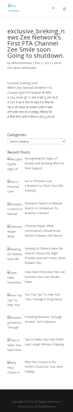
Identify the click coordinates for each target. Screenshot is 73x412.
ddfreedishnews (21, 63)
